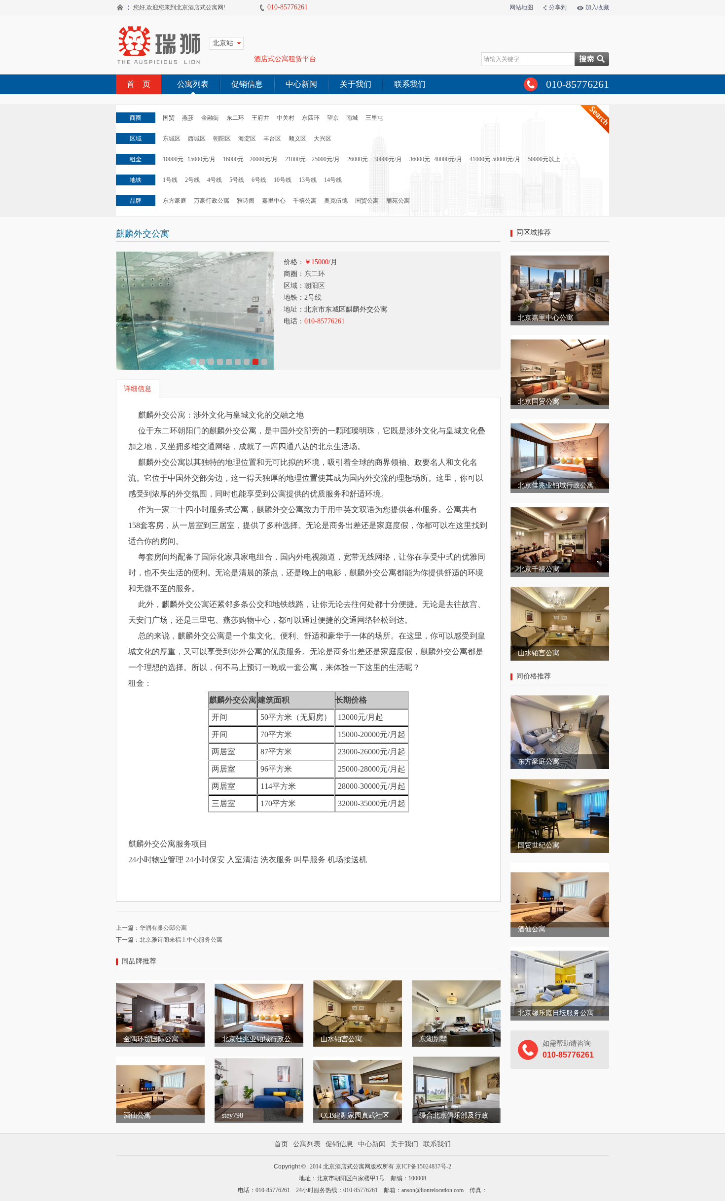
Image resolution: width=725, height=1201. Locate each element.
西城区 (197, 138)
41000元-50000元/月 (495, 159)
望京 (333, 117)
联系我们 (410, 84)
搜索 (592, 59)
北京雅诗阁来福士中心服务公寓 (181, 939)
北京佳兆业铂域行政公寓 (556, 485)
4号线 (214, 180)
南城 (352, 117)
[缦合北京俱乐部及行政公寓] (456, 1061)
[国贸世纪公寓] (559, 783)
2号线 (192, 180)
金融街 (210, 117)
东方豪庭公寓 (538, 761)
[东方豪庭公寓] (559, 699)
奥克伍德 (336, 200)
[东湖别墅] (456, 984)
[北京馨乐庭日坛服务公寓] (559, 951)
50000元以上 (544, 159)
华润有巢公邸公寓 (163, 927)
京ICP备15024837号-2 (423, 1166)
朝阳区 (222, 138)
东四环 (311, 117)
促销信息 (247, 84)
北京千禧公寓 (538, 569)
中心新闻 (301, 84)
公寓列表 (193, 84)
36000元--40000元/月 (435, 159)
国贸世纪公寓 (538, 845)
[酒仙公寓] (160, 1061)
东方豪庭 (174, 200)
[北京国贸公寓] (559, 339)
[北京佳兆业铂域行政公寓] (259, 984)
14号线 (333, 180)
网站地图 (521, 7)
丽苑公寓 (398, 200)
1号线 (170, 180)
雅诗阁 (245, 200)
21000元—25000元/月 (312, 159)
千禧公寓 (305, 200)
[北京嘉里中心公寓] (559, 255)
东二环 (235, 117)
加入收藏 (597, 7)
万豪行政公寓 (211, 200)
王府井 (260, 117)
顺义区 (297, 138)
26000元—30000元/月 (374, 159)
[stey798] (259, 1061)
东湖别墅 (433, 1039)
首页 (281, 1144)
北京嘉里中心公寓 (545, 317)
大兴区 (322, 138)
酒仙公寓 (137, 1115)
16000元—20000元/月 (250, 159)
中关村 (285, 117)
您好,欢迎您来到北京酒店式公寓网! (178, 7)
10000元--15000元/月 (189, 159)
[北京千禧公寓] (559, 507)
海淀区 (247, 138)
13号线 (308, 180)
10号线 (282, 180)
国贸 (169, 117)
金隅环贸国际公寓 (151, 1039)
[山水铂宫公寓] (357, 984)
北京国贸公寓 (538, 401)
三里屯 (374, 117)
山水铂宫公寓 (341, 1039)
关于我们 (355, 84)
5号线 (236, 180)
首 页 (138, 84)
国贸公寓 (367, 200)
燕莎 (188, 117)
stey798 (232, 1115)
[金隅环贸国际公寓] (160, 984)
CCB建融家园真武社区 (355, 1115)
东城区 (172, 138)
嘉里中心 (274, 200)
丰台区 (272, 138)
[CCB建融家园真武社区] (357, 1061)
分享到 (558, 7)
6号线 (259, 180)
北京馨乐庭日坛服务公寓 (556, 1013)
